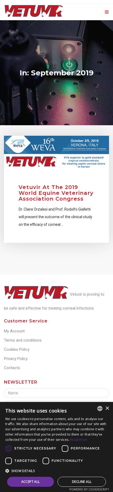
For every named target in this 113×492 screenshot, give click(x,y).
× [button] (107, 408)
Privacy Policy (16, 358)
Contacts (12, 367)
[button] (56, 471)
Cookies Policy (16, 349)
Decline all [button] (81, 481)
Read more (79, 439)
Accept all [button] (30, 481)
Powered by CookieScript (89, 489)
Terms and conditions (23, 340)
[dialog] (56, 447)
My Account (14, 331)
